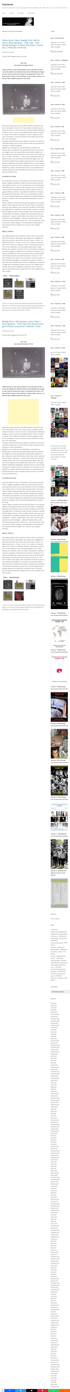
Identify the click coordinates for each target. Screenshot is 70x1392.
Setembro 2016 (55, 1263)
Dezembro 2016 (55, 1256)
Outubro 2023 (54, 1076)
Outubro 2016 (54, 1261)
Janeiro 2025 (54, 1043)
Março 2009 (54, 1384)
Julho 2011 (53, 1329)
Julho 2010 (53, 1349)
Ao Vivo (12, 303)
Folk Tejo (7, 308)
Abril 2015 (53, 1300)
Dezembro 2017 (55, 1230)
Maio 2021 (53, 1140)
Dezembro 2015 (55, 1283)
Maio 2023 (53, 1087)
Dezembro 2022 (55, 1098)
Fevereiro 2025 (55, 1040)
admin (28, 310)
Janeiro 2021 (54, 1148)
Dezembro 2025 (55, 1018)
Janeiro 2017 (54, 1254)
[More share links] (64, 1390)
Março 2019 (54, 1197)
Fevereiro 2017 (55, 1252)
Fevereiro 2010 (55, 1360)
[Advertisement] (23, 120)
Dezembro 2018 (55, 1203)
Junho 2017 (54, 1243)
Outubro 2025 (54, 1023)
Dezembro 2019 (55, 1177)
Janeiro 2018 (54, 1228)
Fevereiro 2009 (55, 1386)
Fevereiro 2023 (55, 1093)
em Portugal (35, 605)
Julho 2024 (53, 1056)
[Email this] (31, 1390)
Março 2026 (54, 1012)
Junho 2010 (54, 1351)
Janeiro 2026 (54, 1016)
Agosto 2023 (54, 1080)
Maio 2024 (53, 1060)
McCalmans (5, 609)
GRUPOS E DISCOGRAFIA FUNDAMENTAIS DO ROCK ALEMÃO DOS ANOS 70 (59, 934)
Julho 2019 (53, 1188)
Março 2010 (54, 1358)
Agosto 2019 (54, 1186)
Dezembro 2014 (55, 1309)
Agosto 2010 (54, 1347)
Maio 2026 (53, 1007)
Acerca (11, 13)
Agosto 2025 (54, 1027)
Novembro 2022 (55, 1100)
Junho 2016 (54, 1270)
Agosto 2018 (54, 1212)
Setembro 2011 (55, 1325)
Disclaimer (21, 13)
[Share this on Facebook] (9, 1390)
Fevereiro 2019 (55, 1199)
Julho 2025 (53, 1029)
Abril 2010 (53, 1355)
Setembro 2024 (55, 1051)
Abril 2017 (53, 1248)
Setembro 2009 (55, 1371)
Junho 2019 (54, 1190)
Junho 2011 (54, 1331)
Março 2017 (54, 1250)
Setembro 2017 (55, 1237)
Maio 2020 (53, 1166)
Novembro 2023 (55, 1073)
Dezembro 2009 (55, 1364)
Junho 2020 (54, 1164)
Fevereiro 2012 (55, 1316)
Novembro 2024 (55, 1047)
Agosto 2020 (54, 1159)
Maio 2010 (53, 1353)
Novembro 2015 (55, 1285)
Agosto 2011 (54, 1327)
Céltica (23, 303)
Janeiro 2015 (54, 1307)
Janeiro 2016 (54, 1281)
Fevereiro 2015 (55, 1305)
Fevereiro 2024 (55, 1067)
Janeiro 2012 (54, 1318)
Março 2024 (54, 1065)
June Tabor (14, 308)
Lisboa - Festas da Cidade (24, 308)
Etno (27, 303)
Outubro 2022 (54, 1102)
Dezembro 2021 (55, 1124)
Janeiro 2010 (54, 1362)
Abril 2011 (53, 1336)
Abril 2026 (53, 1010)
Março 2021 (54, 1144)
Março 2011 (54, 1338)
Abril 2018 (53, 1221)
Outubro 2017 (54, 1234)
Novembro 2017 (55, 1232)
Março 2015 (54, 1303)
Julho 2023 (53, 1082)
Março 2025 (54, 1038)
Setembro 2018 (55, 1210)
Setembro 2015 (55, 1289)
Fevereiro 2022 (55, 1120)
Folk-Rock (39, 303)
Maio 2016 (53, 1272)
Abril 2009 (53, 1382)
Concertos (29, 605)
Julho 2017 (53, 1241)
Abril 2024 (53, 1062)
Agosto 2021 (54, 1133)
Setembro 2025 (55, 1025)
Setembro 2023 (55, 1078)
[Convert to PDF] (42, 1390)
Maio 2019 (53, 1192)
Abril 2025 (53, 1036)
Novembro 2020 (55, 1153)
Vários (7, 310)
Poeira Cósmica (55, 918)
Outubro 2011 (54, 1322)
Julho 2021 (53, 1135)
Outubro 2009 (54, 1369)
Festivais (31, 303)
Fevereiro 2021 (55, 1146)
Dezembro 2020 (55, 1151)
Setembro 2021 (55, 1131)
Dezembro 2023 (55, 1071)
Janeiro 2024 (54, 1069)
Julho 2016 (53, 1267)
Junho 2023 (54, 1084)
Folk (35, 303)
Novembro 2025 (55, 1021)
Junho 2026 (54, 1005)
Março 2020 (54, 1170)
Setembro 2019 (55, 1184)
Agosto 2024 (54, 1054)
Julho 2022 (53, 1109)
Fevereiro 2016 (55, 1278)
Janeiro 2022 (54, 1122)
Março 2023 (54, 1091)
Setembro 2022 (55, 1104)
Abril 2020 (53, 1168)
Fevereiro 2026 (55, 1014)
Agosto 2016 (54, 1265)
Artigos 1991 (18, 303)
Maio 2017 (53, 1245)
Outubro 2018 (54, 1208)
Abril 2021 (53, 1142)
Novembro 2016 (55, 1259)
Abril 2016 (53, 1274)
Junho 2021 (54, 1137)
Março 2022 (54, 1118)
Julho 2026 (53, 1003)
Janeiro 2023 (54, 1096)
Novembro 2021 (55, 1126)
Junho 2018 (54, 1217)
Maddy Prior (35, 308)
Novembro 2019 (55, 1179)
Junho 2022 (54, 1111)
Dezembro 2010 (55, 1344)
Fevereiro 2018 (55, 1225)
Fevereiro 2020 (55, 1173)
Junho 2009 (54, 1378)
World (3, 305)
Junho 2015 (54, 1296)
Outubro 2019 (54, 1181)
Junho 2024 (54, 1058)
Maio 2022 (53, 1113)
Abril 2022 (53, 1115)
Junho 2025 (54, 1032)
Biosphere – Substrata (57, 978)
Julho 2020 (53, 1162)
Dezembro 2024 (55, 1045)
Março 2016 (54, 1276)
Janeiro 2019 (54, 1201)
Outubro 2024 (54, 1049)
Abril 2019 (53, 1195)
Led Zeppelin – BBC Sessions (59, 938)
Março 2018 (54, 1223)
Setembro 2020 (55, 1157)
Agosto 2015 (54, 1292)
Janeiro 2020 (54, 1175)
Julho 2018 (53, 1214)
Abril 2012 (53, 1311)
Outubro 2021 (54, 1129)
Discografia (31, 13)
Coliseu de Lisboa (22, 305)
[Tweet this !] (20, 1390)
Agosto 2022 (54, 1107)
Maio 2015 (53, 1298)
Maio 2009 (53, 1380)
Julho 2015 (53, 1294)
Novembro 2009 (55, 1366)
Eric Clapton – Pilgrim (56, 951)
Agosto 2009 (54, 1373)
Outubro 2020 (54, 1155)
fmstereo (7, 4)
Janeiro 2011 (54, 1342)
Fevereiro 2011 (55, 1340)
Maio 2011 (53, 1333)
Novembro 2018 (55, 1206)
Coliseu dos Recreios (33, 305)
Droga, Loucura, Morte (57, 943)
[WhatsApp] (53, 1390)
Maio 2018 (53, 1219)
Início (3, 13)
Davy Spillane (20, 607)
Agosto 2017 (54, 1239)
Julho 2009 (53, 1375)
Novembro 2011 (55, 1320)
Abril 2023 (53, 1089)
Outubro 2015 (54, 1287)
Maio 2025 (53, 1034)
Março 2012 (54, 1314)
